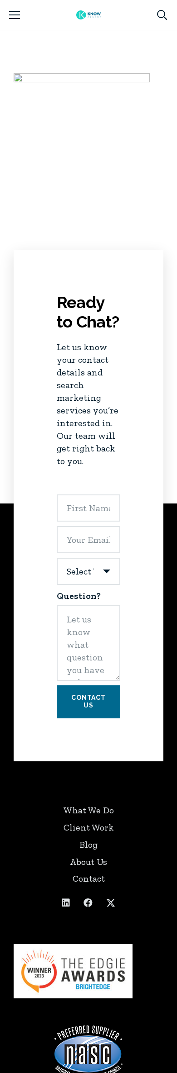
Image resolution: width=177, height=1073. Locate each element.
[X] (110, 903)
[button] (14, 14)
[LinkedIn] (66, 902)
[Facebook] (88, 902)
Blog (88, 844)
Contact (89, 878)
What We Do (89, 810)
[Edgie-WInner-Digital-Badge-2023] (88, 971)
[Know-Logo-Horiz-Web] (88, 14)
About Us (88, 861)
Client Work (89, 827)
